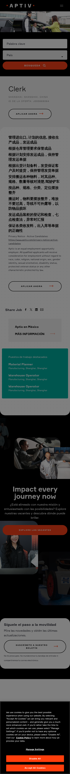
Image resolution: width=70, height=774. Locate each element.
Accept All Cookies (35, 768)
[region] (35, 737)
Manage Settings (35, 749)
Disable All (35, 758)
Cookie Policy (23, 737)
